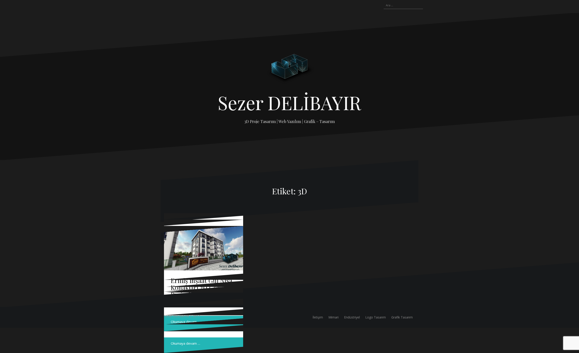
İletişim (318, 317)
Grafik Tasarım (402, 317)
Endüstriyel (352, 317)
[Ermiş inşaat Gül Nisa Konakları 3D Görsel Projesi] (203, 248)
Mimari (333, 317)
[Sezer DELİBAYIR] (289, 69)
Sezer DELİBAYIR (289, 102)
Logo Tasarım (375, 317)
